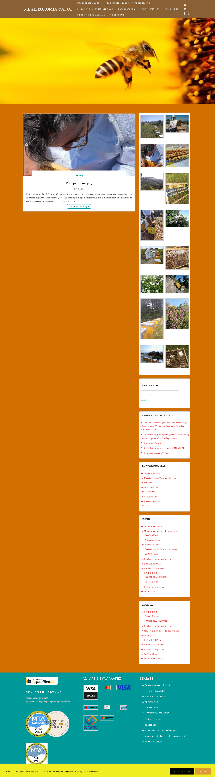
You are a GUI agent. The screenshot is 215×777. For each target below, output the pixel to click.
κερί (146, 505)
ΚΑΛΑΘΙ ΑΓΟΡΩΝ (126, 9)
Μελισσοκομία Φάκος (89, 3)
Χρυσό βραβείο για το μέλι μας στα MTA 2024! (163, 448)
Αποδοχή (203, 771)
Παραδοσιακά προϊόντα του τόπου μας (160, 478)
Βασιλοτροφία (150, 491)
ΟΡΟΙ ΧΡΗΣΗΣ (171, 9)
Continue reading (78, 206)
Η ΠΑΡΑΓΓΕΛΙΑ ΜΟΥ (150, 9)
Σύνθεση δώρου (151, 553)
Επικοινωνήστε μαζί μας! (91, 15)
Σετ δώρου (148, 482)
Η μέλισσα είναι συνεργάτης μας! (95, 9)
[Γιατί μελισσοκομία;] (79, 145)
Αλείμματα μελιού (152, 496)
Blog (80, 175)
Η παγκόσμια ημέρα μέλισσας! (156, 453)
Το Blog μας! (117, 15)
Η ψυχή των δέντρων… (152, 443)
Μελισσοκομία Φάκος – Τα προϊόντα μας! (128, 3)
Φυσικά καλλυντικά (152, 473)
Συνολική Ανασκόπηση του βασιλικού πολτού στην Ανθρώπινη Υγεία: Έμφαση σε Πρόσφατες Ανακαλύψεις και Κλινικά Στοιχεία (163, 426)
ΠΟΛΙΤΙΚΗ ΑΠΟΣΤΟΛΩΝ (156, 577)
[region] (107, 770)
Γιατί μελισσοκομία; (79, 183)
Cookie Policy (151, 581)
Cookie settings (182, 771)
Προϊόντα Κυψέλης (152, 501)
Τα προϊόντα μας (151, 487)
